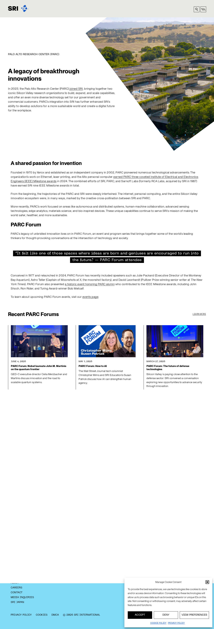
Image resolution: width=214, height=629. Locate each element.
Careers (16, 588)
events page (90, 296)
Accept (140, 615)
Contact (17, 592)
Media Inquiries (22, 597)
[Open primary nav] (203, 9)
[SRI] (18, 8)
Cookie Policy (158, 623)
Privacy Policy (21, 615)
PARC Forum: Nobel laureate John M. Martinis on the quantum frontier (38, 368)
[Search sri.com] (196, 9)
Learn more (199, 314)
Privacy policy (176, 623)
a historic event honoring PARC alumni (90, 284)
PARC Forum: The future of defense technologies (167, 368)
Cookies (41, 615)
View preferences (194, 615)
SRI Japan (17, 602)
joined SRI (76, 88)
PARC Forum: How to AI (93, 366)
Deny (166, 615)
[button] (207, 582)
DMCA (55, 615)
